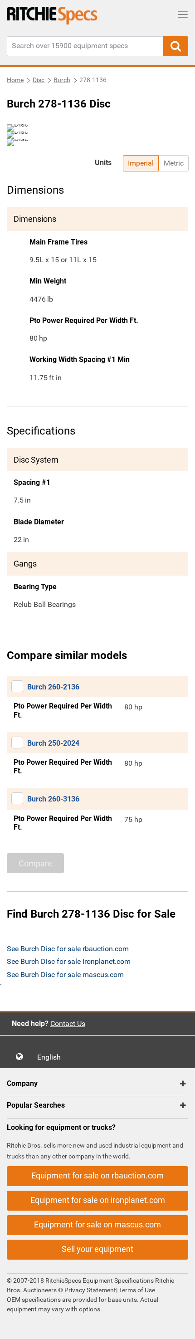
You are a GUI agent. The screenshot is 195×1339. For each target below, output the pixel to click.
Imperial (141, 163)
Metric (174, 163)
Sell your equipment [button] (97, 1249)
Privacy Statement (90, 1290)
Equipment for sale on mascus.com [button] (97, 1224)
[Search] (175, 46)
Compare (35, 863)
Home (15, 79)
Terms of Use (136, 1290)
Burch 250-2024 (53, 743)
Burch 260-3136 (53, 799)
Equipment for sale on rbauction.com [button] (97, 1175)
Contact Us (67, 1023)
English (51, 1057)
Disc (38, 79)
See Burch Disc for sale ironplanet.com (69, 961)
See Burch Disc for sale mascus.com (65, 974)
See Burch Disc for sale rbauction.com (68, 948)
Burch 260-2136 (53, 687)
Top (179, 1325)
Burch (62, 79)
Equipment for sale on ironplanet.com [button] (97, 1200)
